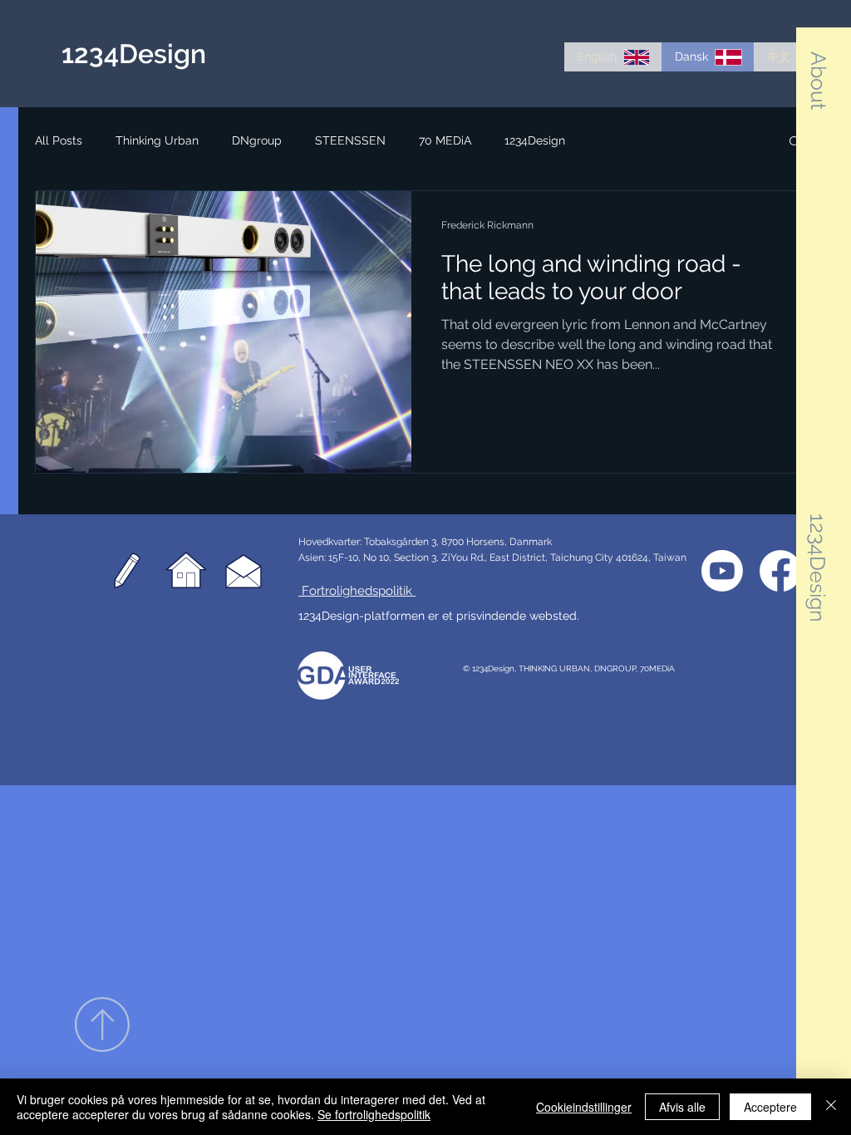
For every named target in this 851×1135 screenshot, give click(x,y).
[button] (818, 80)
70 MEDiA (445, 140)
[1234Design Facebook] (780, 571)
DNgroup (257, 140)
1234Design (534, 140)
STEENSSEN (350, 140)
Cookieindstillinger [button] (584, 1106)
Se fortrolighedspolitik (373, 1114)
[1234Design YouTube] (722, 571)
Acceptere (770, 1106)
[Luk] (831, 1107)
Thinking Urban (157, 140)
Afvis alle (682, 1106)
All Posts (58, 140)
